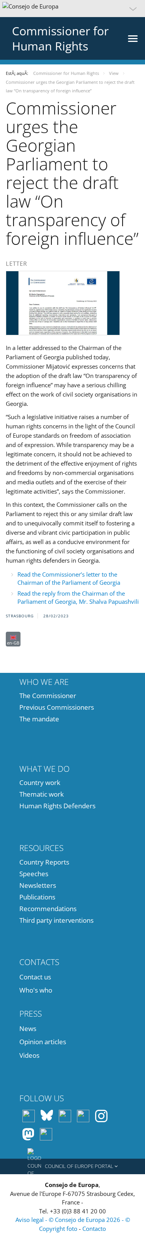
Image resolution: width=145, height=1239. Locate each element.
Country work (39, 782)
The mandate (39, 718)
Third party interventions (56, 920)
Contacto (94, 1228)
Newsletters (37, 885)
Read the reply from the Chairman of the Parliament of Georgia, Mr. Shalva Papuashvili (78, 597)
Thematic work (41, 794)
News (27, 1028)
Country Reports (44, 862)
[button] (72, 8)
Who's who (35, 990)
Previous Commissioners (56, 707)
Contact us (35, 976)
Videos (29, 1055)
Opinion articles (42, 1041)
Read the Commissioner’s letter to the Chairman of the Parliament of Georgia (68, 578)
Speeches (33, 873)
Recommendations (48, 908)
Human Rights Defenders (57, 805)
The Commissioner (47, 695)
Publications (37, 896)
